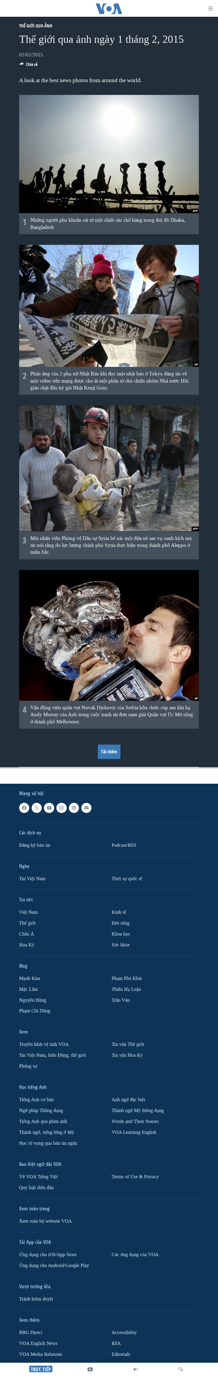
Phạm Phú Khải (127, 978)
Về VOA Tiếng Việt (38, 1177)
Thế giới (27, 923)
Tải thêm (109, 751)
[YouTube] (90, 1369)
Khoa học (121, 934)
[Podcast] (74, 808)
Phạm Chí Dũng (34, 1011)
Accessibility (124, 1332)
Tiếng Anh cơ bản (36, 1100)
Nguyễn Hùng (32, 1000)
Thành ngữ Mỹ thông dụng (138, 1111)
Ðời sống (120, 923)
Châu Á (26, 934)
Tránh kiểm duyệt (36, 1299)
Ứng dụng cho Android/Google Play (54, 1265)
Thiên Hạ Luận (126, 989)
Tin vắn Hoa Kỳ (127, 1055)
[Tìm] (181, 1369)
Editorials (121, 1354)
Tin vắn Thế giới (128, 1045)
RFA (116, 1343)
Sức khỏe (121, 945)
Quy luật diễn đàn (36, 1188)
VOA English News (38, 1343)
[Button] (28, 66)
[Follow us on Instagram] (61, 808)
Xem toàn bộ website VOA (45, 1221)
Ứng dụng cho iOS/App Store (48, 1255)
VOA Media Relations (40, 1354)
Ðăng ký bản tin (34, 845)
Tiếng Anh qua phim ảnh (43, 1121)
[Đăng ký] (86, 808)
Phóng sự (28, 1066)
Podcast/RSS (124, 845)
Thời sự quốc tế (127, 879)
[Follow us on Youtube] (49, 808)
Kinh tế (119, 912)
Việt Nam (28, 912)
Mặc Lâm (28, 989)
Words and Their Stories (135, 1121)
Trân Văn (121, 1000)
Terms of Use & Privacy (135, 1177)
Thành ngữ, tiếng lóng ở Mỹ (46, 1132)
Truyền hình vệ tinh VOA (44, 1045)
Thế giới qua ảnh (35, 26)
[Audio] (136, 1369)
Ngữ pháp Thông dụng (41, 1111)
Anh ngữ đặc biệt (128, 1100)
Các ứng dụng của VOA (135, 1255)
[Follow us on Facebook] (24, 808)
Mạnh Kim (29, 978)
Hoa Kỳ (26, 945)
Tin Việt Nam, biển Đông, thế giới (52, 1055)
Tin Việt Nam (32, 879)
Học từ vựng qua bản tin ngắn (48, 1143)
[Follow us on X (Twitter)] (37, 808)
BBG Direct (30, 1332)
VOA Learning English (134, 1132)
